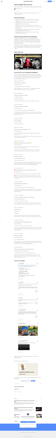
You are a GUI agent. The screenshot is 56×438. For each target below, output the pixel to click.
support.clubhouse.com (27, 243)
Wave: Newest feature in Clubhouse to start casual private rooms (24, 401)
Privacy (29, 432)
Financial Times (18, 22)
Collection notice (34, 432)
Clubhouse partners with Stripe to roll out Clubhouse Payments (23, 408)
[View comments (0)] (16, 11)
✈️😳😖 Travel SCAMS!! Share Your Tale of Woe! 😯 (22, 143)
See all (16, 421)
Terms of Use (31, 423)
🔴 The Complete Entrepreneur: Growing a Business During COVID (25, 170)
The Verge (17, 26)
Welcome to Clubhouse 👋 (18, 156)
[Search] (45, 1)
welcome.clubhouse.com (33, 164)
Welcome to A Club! (17, 209)
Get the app (31, 434)
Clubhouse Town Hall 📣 (18, 235)
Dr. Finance (17, 25)
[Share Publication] (46, 1)
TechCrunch (18, 21)
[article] (28, 403)
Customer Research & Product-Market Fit (21, 183)
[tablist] (17, 389)
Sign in (54, 1)
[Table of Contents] (0, 219)
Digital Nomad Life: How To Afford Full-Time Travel (22, 222)
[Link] (13, 17)
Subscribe (49, 1)
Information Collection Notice (27, 424)
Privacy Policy (33, 424)
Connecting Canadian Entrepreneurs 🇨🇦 (20, 106)
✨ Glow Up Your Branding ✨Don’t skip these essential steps (24, 197)
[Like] (15, 11)
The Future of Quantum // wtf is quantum (21, 95)
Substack (24, 436)
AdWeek (17, 19)
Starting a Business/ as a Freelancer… (20, 82)
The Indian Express (19, 32)
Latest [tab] (17, 398)
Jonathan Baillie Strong (19, 8)
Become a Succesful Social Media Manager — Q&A (22, 129)
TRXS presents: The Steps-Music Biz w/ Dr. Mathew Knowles (24, 249)
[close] (35, 413)
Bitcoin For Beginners (17, 120)
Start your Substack (26, 434)
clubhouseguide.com (17, 357)
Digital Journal (18, 29)
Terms (31, 432)
